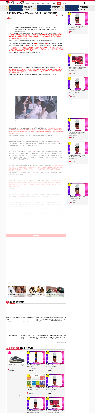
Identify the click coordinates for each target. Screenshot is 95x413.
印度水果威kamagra (38, 36)
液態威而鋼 (51, 35)
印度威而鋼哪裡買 (49, 131)
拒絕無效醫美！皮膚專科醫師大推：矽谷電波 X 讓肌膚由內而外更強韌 (43, 319)
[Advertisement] (36, 58)
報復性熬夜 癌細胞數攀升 (27, 317)
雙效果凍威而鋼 (15, 35)
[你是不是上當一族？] (16, 291)
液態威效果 (37, 35)
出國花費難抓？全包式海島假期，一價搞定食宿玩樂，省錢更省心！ (43, 337)
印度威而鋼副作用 (48, 36)
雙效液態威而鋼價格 (50, 130)
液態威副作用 (43, 35)
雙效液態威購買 (23, 35)
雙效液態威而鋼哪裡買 (18, 36)
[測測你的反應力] (55, 291)
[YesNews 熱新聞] (10, 4)
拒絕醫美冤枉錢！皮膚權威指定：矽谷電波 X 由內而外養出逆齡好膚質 (58, 337)
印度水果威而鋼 (28, 36)
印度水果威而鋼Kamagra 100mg (19, 38)
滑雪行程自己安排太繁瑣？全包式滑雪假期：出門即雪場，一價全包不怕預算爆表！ (58, 319)
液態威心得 (31, 35)
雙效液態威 (14, 47)
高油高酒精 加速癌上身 (11, 335)
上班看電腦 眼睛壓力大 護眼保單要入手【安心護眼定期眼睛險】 (28, 337)
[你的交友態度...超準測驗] (36, 291)
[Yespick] (21, 3)
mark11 (22, 18)
